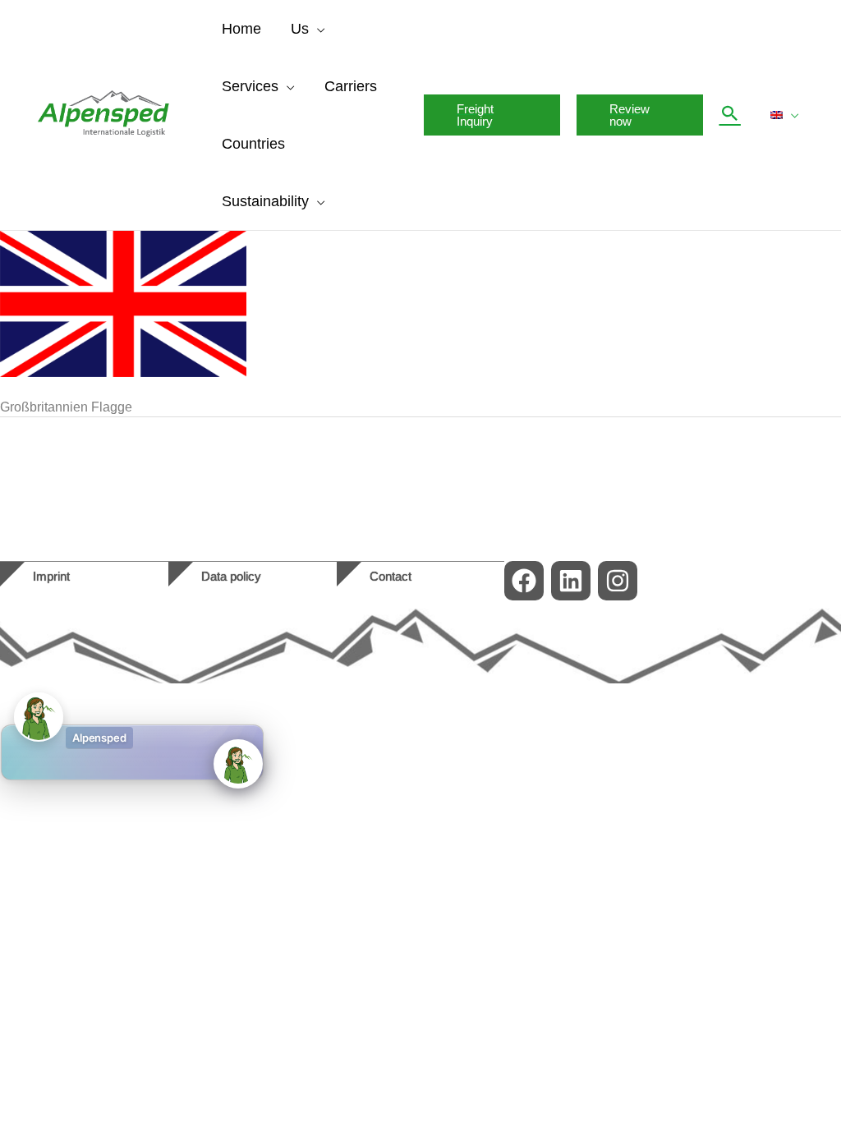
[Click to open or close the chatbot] (238, 764)
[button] (317, 28)
